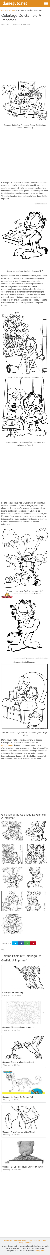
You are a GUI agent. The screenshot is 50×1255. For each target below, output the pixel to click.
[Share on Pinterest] (33, 943)
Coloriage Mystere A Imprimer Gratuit (18, 1027)
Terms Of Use (27, 1240)
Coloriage (6, 24)
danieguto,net (7, 745)
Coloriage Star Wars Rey (12, 992)
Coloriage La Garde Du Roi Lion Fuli (17, 1097)
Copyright (17, 1240)
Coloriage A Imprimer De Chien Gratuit (18, 1131)
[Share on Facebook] (21, 943)
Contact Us (8, 1240)
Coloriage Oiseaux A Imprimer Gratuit (18, 1062)
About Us (36, 1240)
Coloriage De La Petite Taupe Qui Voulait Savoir (22, 1166)
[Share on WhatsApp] (27, 943)
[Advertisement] (25, 53)
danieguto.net (15, 3)
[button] (46, 3)
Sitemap (28, 1242)
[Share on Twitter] (15, 943)
